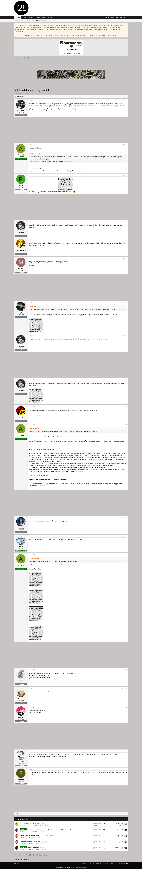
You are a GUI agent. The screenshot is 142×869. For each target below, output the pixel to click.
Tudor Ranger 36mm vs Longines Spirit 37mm (37, 835)
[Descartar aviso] (126, 25)
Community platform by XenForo (71, 867)
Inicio (17, 17)
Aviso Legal (91, 864)
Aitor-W (121, 843)
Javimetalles (120, 837)
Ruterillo (121, 825)
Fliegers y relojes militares (42, 849)
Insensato (120, 831)
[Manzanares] (71, 48)
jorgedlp (22, 837)
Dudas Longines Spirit (35, 847)
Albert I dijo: (33, 559)
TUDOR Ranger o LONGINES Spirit (33, 823)
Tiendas (31, 17)
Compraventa (41, 17)
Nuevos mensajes (19, 21)
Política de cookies (114, 864)
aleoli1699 (23, 825)
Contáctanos (83, 864)
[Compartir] (123, 101)
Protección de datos (102, 864)
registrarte (19, 31)
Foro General (37, 825)
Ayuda (123, 864)
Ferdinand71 (23, 843)
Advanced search (41, 21)
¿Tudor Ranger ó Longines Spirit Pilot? (34, 841)
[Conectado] (21, 678)
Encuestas (35, 837)
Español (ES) (19, 864)
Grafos (50, 17)
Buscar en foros (30, 21)
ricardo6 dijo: (33, 306)
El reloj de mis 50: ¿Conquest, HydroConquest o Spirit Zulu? (49, 829)
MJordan (22, 831)
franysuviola (23, 849)
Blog (24, 17)
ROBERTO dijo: (34, 153)
